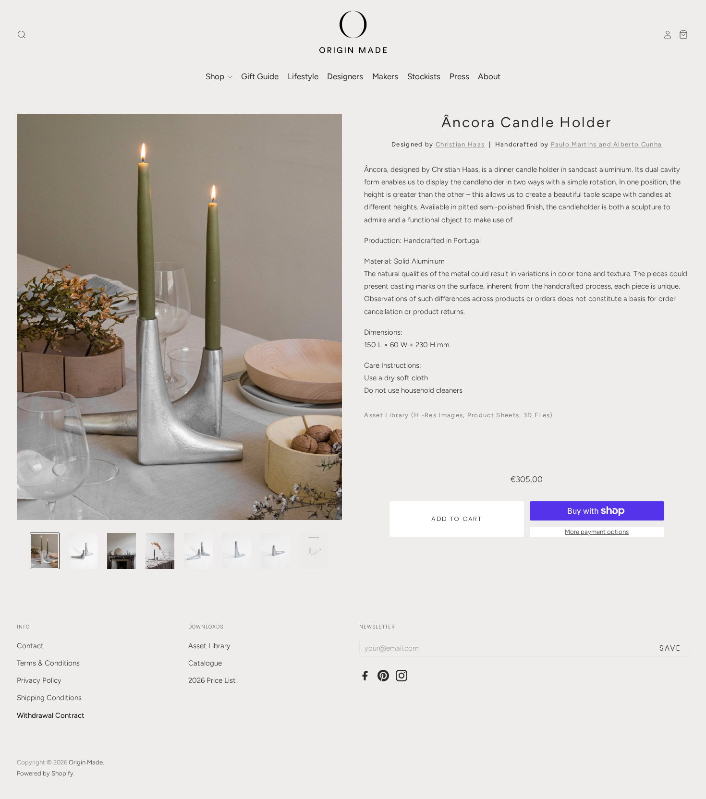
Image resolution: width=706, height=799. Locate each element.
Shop (216, 76)
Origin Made (86, 762)
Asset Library (209, 646)
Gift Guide (260, 76)
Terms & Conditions (48, 663)
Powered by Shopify (45, 773)
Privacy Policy (39, 680)
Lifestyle (303, 76)
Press (459, 76)
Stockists (423, 76)
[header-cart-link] (680, 34)
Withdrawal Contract (51, 715)
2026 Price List (212, 680)
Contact (30, 646)
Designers (345, 76)
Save (670, 648)
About (489, 76)
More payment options (597, 531)
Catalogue (205, 663)
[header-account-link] (665, 34)
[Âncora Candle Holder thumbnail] (44, 551)
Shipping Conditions (49, 697)
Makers (385, 76)
